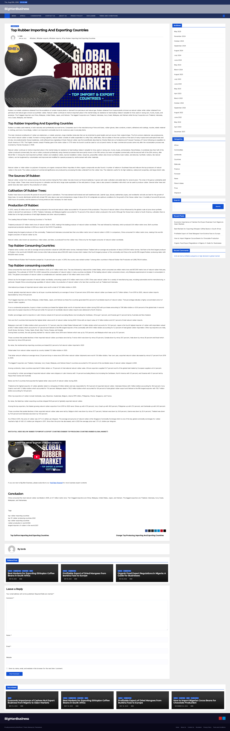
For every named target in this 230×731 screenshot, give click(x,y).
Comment (10, 598)
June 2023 (178, 84)
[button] (220, 16)
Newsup (30, 727)
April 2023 (177, 93)
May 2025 (177, 31)
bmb (21, 36)
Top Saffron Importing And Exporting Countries (29, 535)
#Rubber (33, 38)
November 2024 (180, 36)
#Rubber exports (42, 38)
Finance (177, 169)
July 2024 (177, 55)
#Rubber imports (55, 38)
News (14, 16)
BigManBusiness (16, 9)
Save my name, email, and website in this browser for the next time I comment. (36, 668)
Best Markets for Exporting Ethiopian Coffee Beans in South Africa (31, 574)
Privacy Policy (77, 16)
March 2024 (178, 70)
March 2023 (178, 98)
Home (177, 727)
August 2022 (178, 112)
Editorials (177, 164)
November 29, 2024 (181, 706)
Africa (23, 16)
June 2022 (178, 117)
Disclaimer (91, 16)
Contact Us (50, 16)
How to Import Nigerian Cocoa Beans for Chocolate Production (196, 238)
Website (9, 657)
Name (9, 635)
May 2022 (177, 122)
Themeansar (38, 727)
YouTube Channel (56, 483)
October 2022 (179, 103)
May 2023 (177, 89)
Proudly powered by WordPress (13, 727)
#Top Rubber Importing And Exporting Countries (78, 38)
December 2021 (179, 132)
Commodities (36, 16)
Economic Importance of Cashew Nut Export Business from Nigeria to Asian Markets (31, 701)
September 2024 (180, 46)
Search (177, 200)
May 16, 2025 (13, 706)
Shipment (177, 193)
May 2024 (177, 65)
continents (177, 155)
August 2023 (178, 74)
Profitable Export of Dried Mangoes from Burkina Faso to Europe (84, 574)
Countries (25, 570)
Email (8, 646)
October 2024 (179, 41)
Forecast (177, 174)
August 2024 (178, 50)
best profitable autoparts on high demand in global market (200, 256)
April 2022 (177, 127)
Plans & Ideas (179, 183)
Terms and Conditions (108, 16)
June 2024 (178, 60)
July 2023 (177, 79)
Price (176, 188)
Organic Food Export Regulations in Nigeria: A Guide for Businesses (142, 574)
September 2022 (180, 108)
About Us (63, 16)
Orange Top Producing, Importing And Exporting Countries (140, 535)
